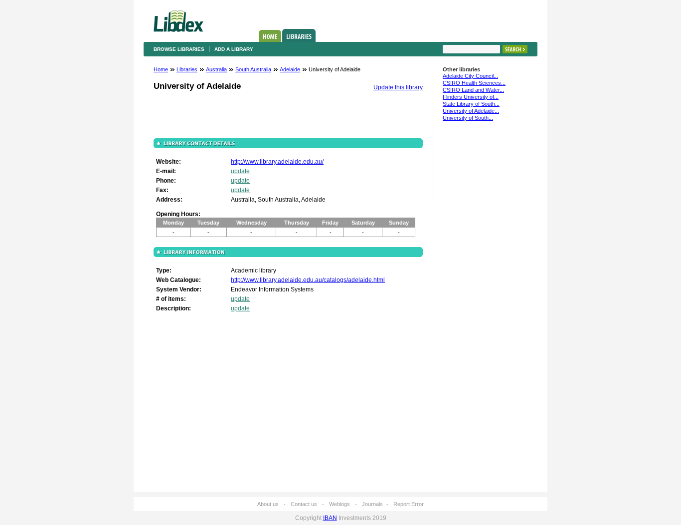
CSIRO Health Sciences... (474, 83)
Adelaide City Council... (470, 76)
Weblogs (339, 504)
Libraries (299, 35)
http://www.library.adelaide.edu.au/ (277, 161)
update (240, 171)
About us (268, 504)
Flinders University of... (471, 97)
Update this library (398, 87)
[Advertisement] (473, 281)
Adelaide (290, 69)
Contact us (304, 504)
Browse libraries (179, 49)
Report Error (408, 504)
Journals (372, 504)
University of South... (468, 118)
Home (270, 36)
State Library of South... (471, 104)
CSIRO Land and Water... (473, 90)
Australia (216, 69)
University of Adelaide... (471, 111)
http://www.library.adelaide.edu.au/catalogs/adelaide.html (308, 279)
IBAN (330, 518)
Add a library (233, 49)
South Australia (253, 69)
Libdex (178, 21)
